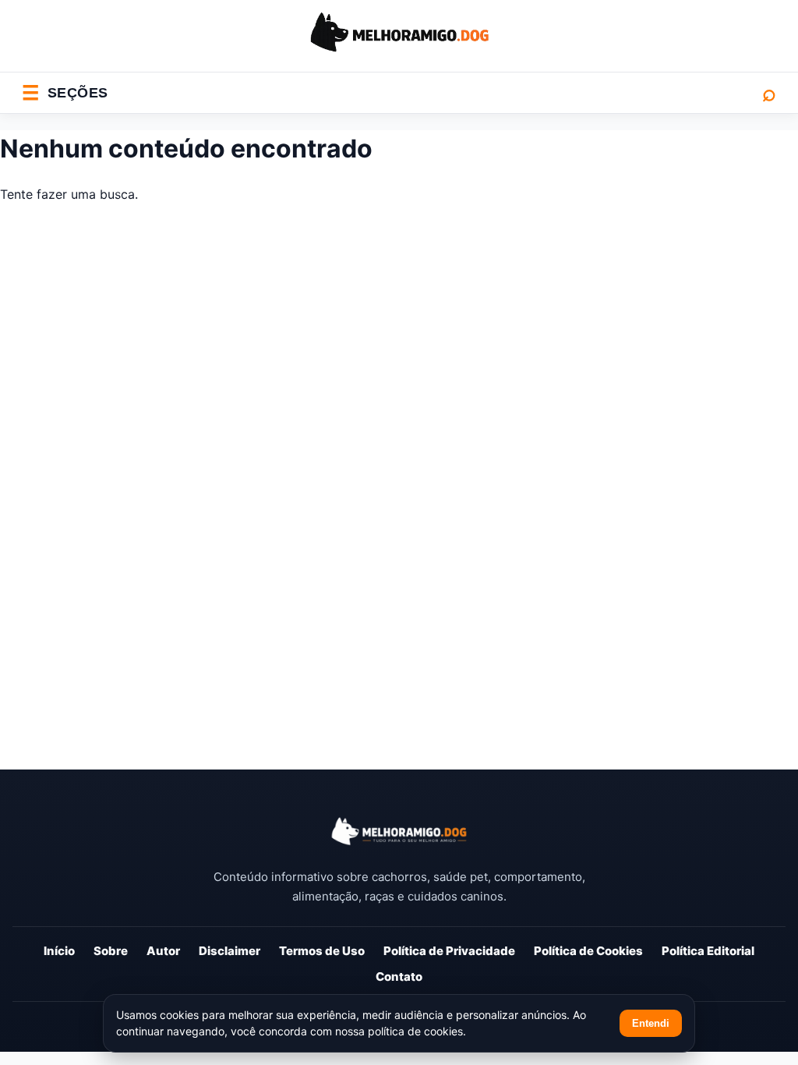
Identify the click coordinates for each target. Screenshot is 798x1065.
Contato (399, 976)
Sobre (111, 950)
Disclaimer (229, 950)
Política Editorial (708, 950)
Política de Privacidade (449, 950)
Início (59, 950)
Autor (163, 950)
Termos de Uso (322, 950)
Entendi (650, 1023)
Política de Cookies (588, 950)
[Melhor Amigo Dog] (399, 831)
